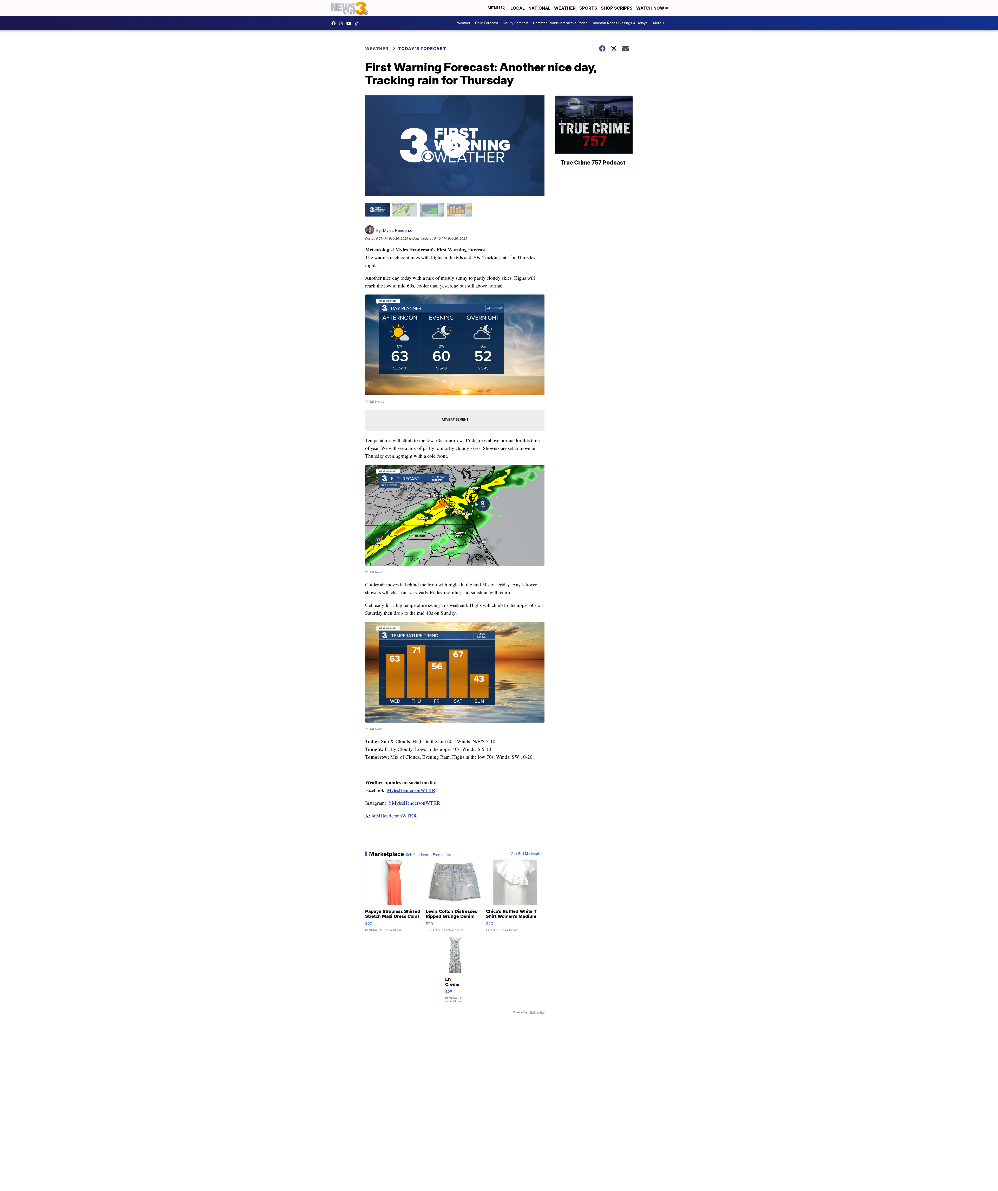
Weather (565, 8)
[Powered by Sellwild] (536, 1012)
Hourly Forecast (515, 23)
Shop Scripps (617, 8)
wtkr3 (342, 23)
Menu (494, 8)
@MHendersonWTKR (394, 815)
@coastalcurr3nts (358, 23)
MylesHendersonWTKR (411, 790)
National (539, 8)
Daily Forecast (486, 23)
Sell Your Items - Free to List (428, 855)
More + (658, 23)
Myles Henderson (399, 230)
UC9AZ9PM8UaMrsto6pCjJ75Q (350, 23)
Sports (588, 8)
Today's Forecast (422, 48)
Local (517, 8)
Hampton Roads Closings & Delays (619, 23)
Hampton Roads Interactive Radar (560, 23)
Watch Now (650, 8)
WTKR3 (334, 23)
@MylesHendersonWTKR (413, 803)
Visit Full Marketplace (527, 854)
